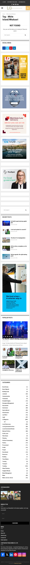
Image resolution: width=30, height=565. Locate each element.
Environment (5, 405)
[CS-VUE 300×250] (14, 158)
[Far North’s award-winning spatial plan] (6, 223)
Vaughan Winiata (6, 470)
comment (4, 394)
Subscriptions (4, 540)
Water (3, 475)
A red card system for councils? (18, 229)
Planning (4, 438)
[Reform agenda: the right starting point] (6, 256)
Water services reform (7, 477)
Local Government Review (8, 428)
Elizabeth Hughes (6, 401)
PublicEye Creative (17, 563)
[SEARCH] (26, 210)
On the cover (5, 433)
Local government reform (8, 426)
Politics (4, 442)
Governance (5, 407)
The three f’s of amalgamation (18, 238)
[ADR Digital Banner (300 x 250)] (14, 108)
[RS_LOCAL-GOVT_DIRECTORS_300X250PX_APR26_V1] (14, 188)
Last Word (4, 414)
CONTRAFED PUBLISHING (12, 2)
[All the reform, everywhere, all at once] (6, 248)
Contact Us (3, 537)
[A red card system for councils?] (6, 231)
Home (2, 531)
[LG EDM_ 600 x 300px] (14, 311)
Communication (6, 396)
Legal (3, 417)
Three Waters (5, 459)
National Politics (6, 431)
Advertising (3, 535)
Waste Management (7, 473)
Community (5, 398)
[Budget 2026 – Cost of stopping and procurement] (21, 364)
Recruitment (5, 452)
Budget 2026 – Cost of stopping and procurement (20, 370)
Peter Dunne (5, 435)
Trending (4, 466)
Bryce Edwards (5, 389)
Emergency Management (8, 403)
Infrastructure (5, 412)
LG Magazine (5, 419)
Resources (4, 454)
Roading (4, 456)
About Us (3, 533)
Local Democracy (6, 424)
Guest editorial (5, 410)
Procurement (5, 445)
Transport (4, 463)
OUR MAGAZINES (22, 2)
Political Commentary (7, 440)
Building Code (5, 391)
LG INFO (4, 2)
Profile (4, 447)
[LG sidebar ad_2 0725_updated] (14, 133)
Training (4, 461)
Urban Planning (5, 468)
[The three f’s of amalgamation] (6, 239)
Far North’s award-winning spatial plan (15, 339)
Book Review (5, 387)
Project (4, 449)
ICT (5, 422)
